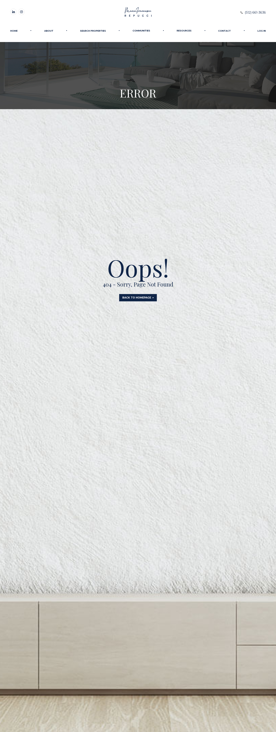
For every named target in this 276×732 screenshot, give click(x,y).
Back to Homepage (136, 297)
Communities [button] (141, 30)
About (48, 30)
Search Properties (93, 30)
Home (14, 30)
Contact (224, 30)
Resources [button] (184, 30)
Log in (261, 30)
